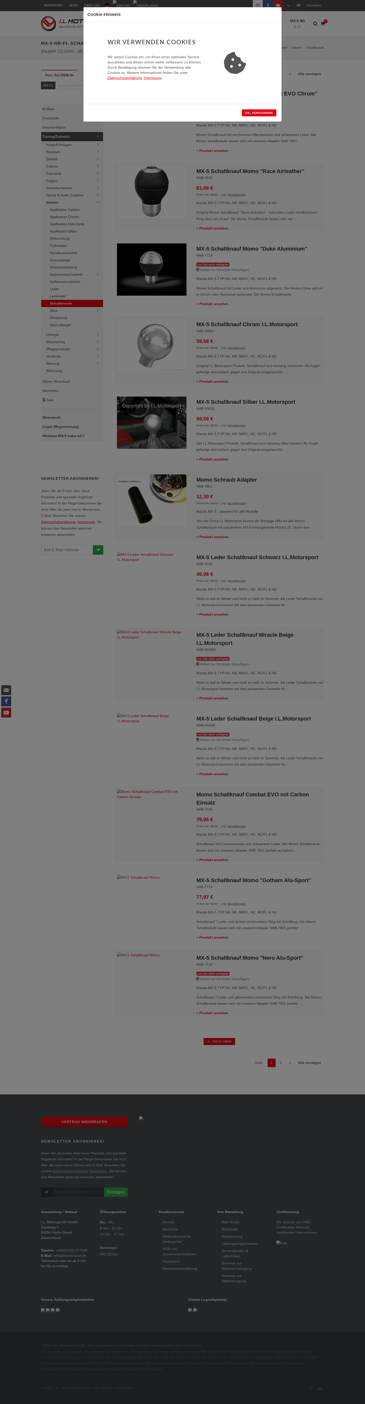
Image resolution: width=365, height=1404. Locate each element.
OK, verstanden (259, 112)
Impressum (153, 78)
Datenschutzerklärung (125, 78)
